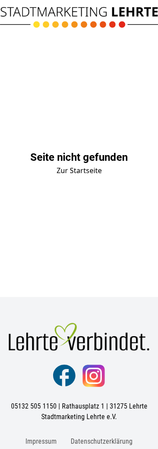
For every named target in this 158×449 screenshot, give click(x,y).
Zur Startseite (79, 170)
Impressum (41, 441)
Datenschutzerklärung (102, 441)
